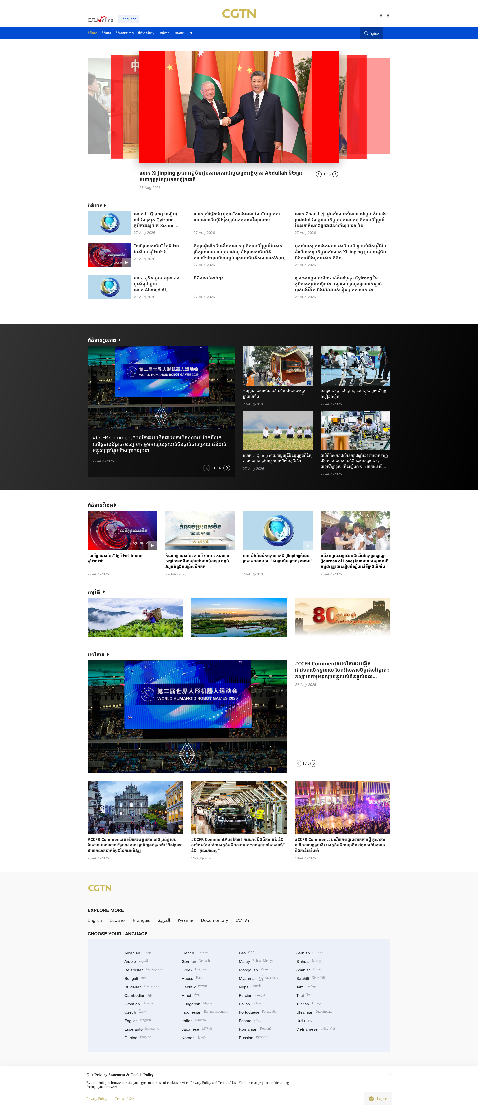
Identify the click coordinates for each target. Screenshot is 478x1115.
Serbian (310, 952)
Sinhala (308, 961)
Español (118, 920)
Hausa (193, 978)
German (196, 961)
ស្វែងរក (374, 33)
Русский (185, 920)
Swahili (310, 978)
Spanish (310, 969)
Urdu (304, 1020)
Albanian (137, 952)
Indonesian (205, 1012)
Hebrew (194, 986)
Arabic (136, 961)
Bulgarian (142, 986)
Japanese (197, 1029)
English (95, 920)
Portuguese (257, 1012)
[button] (206, 468)
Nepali (250, 986)
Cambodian (138, 995)
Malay (256, 961)
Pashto (250, 1020)
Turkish (308, 1003)
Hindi (191, 995)
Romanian (255, 1029)
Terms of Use (124, 1099)
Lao (247, 952)
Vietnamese (315, 1029)
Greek (195, 969)
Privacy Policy (96, 1099)
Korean (195, 1037)
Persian (252, 995)
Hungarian (198, 1003)
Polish (250, 1003)
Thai (304, 995)
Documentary (214, 920)
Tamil (306, 986)
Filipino (137, 1037)
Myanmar (258, 978)
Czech (135, 1012)
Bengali (135, 978)
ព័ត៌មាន (95, 205)
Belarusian (143, 969)
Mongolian (255, 969)
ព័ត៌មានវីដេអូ (100, 505)
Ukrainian (314, 1012)
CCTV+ (243, 920)
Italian (194, 1020)
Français (141, 920)
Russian (253, 1037)
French (195, 952)
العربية (164, 920)
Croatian (139, 1003)
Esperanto (141, 1029)
